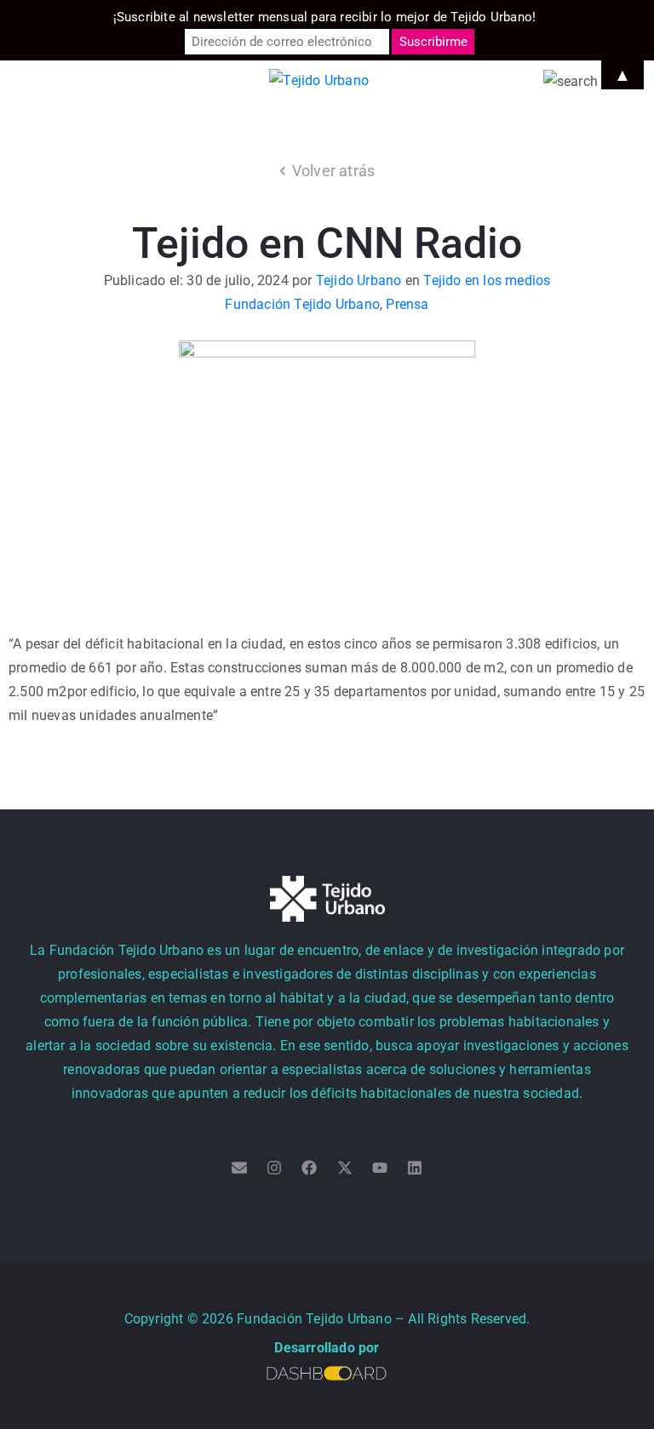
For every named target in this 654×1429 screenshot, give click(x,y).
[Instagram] (274, 1167)
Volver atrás (333, 171)
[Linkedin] (414, 1167)
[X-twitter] (345, 1167)
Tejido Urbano (359, 280)
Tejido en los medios (486, 280)
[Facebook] (309, 1167)
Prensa (407, 304)
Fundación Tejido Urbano (302, 304)
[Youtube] (379, 1167)
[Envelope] (239, 1167)
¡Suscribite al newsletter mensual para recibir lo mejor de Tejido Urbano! (324, 17)
